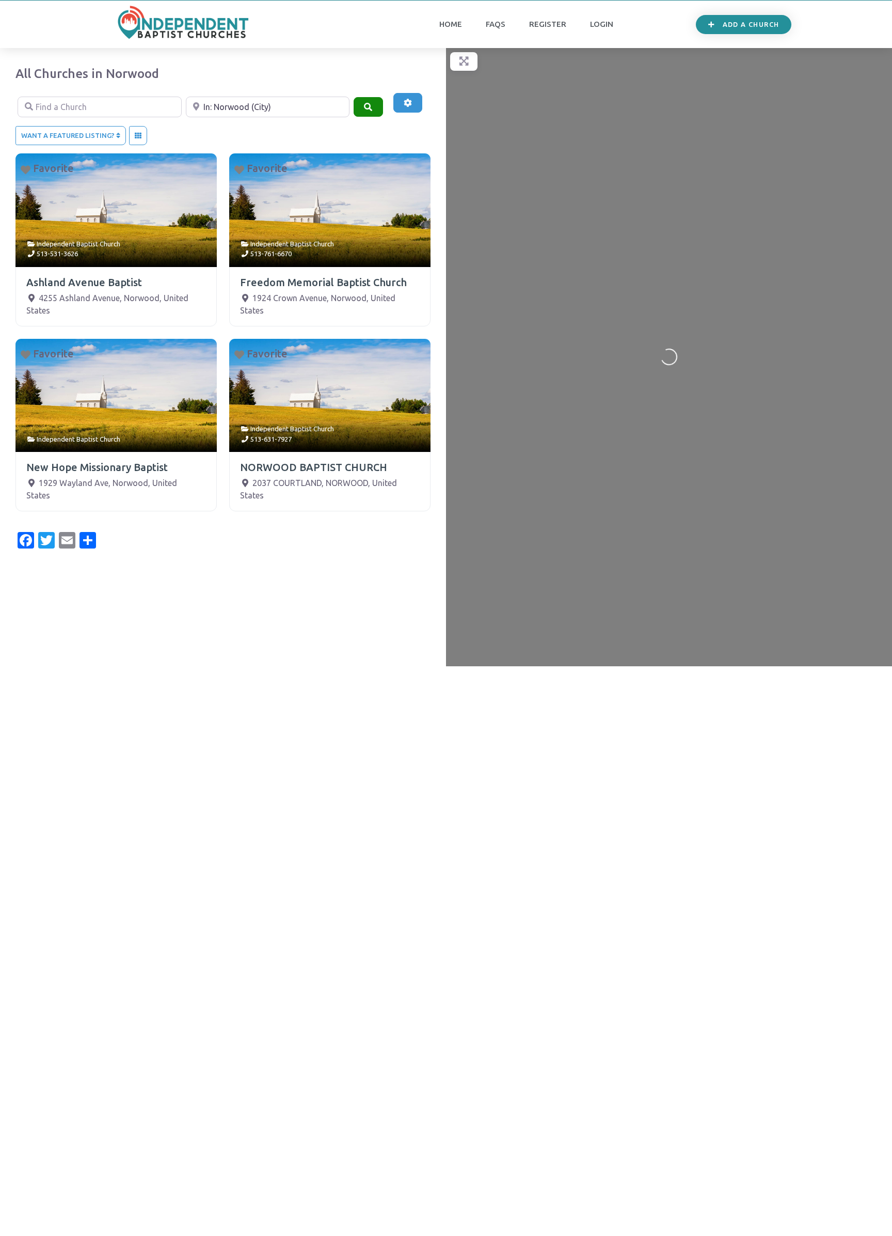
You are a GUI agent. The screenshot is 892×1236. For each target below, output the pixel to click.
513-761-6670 (271, 253)
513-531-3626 (57, 253)
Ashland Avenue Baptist (84, 282)
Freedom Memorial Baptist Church (323, 282)
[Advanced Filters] (407, 103)
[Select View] (138, 136)
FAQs (495, 24)
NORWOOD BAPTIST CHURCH (313, 467)
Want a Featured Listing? (68, 135)
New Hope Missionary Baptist (97, 467)
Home (450, 24)
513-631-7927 (271, 439)
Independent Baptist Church (78, 243)
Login (601, 24)
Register (547, 24)
